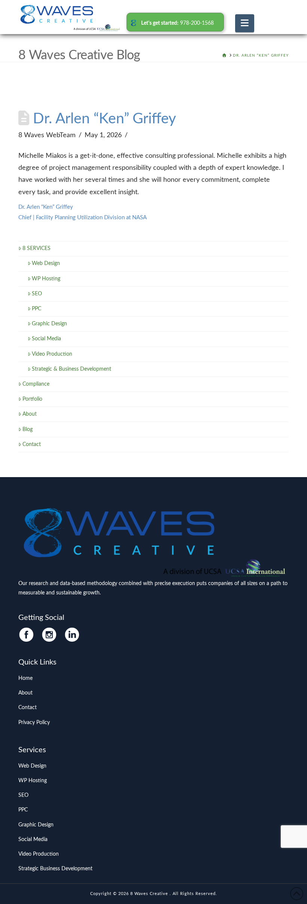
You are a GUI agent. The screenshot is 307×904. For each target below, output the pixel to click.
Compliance (35, 384)
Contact (31, 444)
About (29, 414)
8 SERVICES (36, 248)
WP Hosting (46, 278)
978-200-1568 (197, 23)
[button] (244, 23)
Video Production (52, 354)
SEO (37, 293)
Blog (27, 429)
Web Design (46, 263)
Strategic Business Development (55, 868)
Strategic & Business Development (71, 369)
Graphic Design (49, 323)
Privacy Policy (34, 722)
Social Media (46, 338)
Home (25, 678)
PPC (36, 308)
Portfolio (32, 399)
